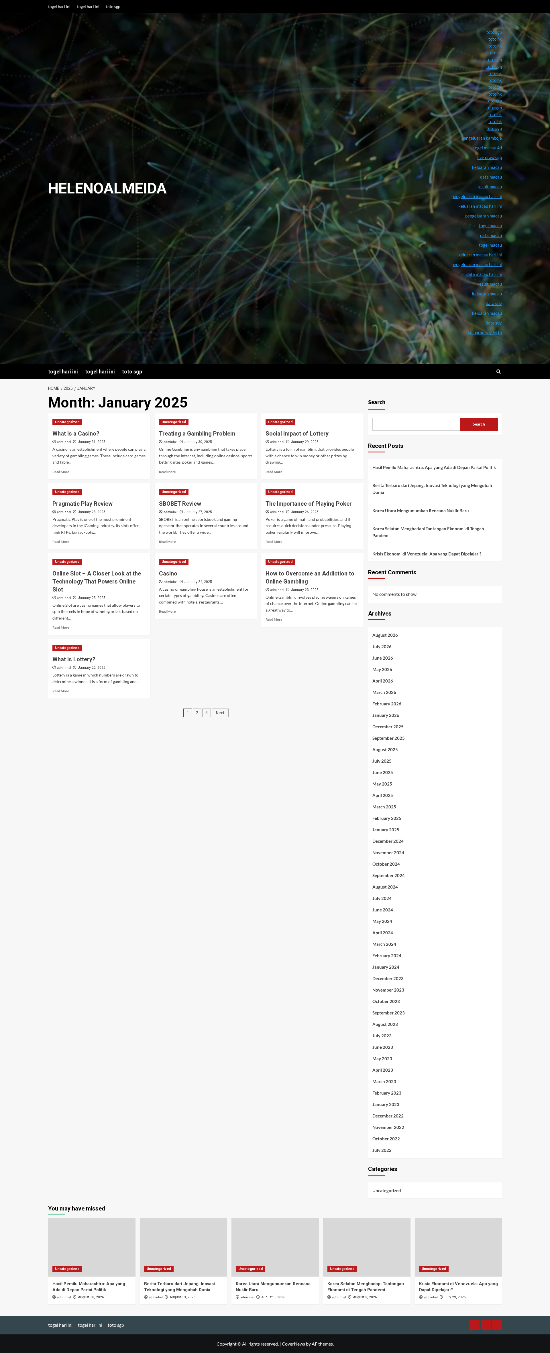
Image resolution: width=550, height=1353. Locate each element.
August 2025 (385, 749)
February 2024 (386, 955)
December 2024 (388, 841)
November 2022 (388, 1127)
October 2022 (386, 1138)
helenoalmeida (107, 188)
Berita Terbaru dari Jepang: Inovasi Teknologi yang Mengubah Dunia (432, 489)
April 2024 (382, 932)
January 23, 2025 (305, 590)
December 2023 (388, 978)
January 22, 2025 (91, 668)
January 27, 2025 (198, 512)
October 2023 (386, 1001)
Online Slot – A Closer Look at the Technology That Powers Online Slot (96, 581)
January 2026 (385, 715)
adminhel (64, 442)
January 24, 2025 (198, 582)
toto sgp (113, 6)
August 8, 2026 (273, 1297)
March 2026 (384, 692)
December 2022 (388, 1115)
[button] (498, 372)
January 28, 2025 (91, 512)
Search (376, 402)
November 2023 (388, 989)
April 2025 (382, 795)
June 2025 (382, 772)
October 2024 (386, 864)
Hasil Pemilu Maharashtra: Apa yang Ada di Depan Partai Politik (434, 467)
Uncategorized (67, 422)
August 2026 (385, 635)
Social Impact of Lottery (297, 433)
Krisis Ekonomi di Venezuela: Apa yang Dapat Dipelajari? (426, 553)
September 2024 (388, 875)
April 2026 (382, 680)
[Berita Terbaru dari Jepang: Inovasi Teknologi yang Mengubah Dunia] (183, 1247)
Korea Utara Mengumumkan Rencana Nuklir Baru (420, 510)
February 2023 (386, 1092)
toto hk (495, 121)
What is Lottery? (73, 659)
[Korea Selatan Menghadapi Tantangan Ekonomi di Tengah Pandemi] (366, 1247)
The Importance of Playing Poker (309, 503)
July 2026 (382, 646)
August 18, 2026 (91, 1297)
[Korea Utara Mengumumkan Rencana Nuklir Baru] (275, 1247)
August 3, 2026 (365, 1297)
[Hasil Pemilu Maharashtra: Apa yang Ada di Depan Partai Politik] (91, 1247)
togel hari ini (59, 6)
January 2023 (385, 1104)
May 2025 (382, 783)
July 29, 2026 (455, 1297)
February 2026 (386, 703)
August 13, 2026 (183, 1297)
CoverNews (293, 1343)
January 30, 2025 (198, 442)
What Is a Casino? (75, 433)
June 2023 (382, 1047)
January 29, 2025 (305, 442)
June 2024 (382, 909)
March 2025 (384, 806)
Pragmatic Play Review (82, 503)
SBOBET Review (180, 503)
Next (220, 713)
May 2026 (382, 669)
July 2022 (382, 1150)
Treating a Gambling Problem (197, 433)
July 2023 (382, 1035)
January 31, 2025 (91, 442)
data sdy (494, 322)
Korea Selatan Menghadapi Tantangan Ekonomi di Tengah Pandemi (428, 532)
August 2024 (385, 886)
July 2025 (382, 760)
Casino (168, 573)
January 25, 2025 (91, 598)
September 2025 (388, 738)
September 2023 (388, 1012)
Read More (60, 472)
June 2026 (382, 657)
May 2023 (382, 1058)
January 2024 (385, 967)
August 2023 (385, 1024)
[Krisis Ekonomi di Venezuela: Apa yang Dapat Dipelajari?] (458, 1247)
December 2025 (388, 726)
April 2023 (382, 1070)
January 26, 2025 (305, 512)
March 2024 (384, 944)
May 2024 (382, 921)
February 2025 (386, 818)
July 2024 (382, 898)
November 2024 (388, 852)
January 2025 (385, 829)
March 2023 (384, 1081)
